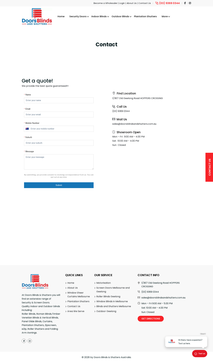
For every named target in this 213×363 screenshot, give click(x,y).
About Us (72, 287)
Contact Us (209, 167)
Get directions (150, 318)
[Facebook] (24, 341)
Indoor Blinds (99, 16)
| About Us (130, 3)
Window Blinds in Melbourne (112, 301)
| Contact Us (144, 3)
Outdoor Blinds (120, 16)
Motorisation (103, 283)
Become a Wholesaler (105, 3)
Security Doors (78, 16)
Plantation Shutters (145, 16)
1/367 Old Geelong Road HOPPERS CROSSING (137, 98)
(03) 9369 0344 (169, 3)
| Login (121, 3)
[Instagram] (30, 341)
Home (61, 16)
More (165, 16)
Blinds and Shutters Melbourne (113, 306)
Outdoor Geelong (106, 311)
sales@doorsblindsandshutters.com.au (134, 124)
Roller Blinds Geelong (108, 296)
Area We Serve (75, 311)
